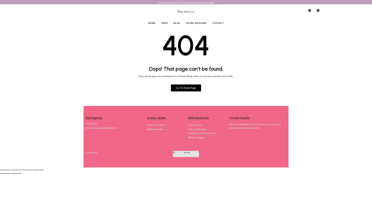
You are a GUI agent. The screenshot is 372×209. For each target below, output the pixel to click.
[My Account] (299, 12)
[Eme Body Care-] (186, 11)
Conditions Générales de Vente (202, 133)
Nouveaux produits (156, 125)
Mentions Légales (196, 137)
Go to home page (186, 88)
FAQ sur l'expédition (197, 129)
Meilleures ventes (155, 129)
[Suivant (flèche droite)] (16, 173)
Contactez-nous (195, 125)
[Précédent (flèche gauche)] (5, 173)
